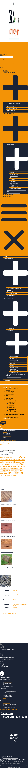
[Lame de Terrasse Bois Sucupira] (6, 501)
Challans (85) (13, 181)
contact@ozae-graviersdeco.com (10, 758)
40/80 (14, 599)
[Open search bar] (0, 53)
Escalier (13, 466)
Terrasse (12, 473)
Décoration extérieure (12, 108)
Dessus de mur (9, 462)
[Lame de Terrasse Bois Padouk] (6, 533)
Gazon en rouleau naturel (7, 567)
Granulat (9, 105)
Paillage (3, 471)
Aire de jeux (4, 457)
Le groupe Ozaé (10, 144)
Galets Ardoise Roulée (5, 586)
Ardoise (15, 590)
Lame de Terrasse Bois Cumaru (8, 520)
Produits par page (4, 453)
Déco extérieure (12, 464)
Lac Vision (17, 767)
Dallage (3, 462)
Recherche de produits (3, 55)
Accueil (5, 71)
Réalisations (7, 196)
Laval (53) (12, 179)
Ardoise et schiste (11, 110)
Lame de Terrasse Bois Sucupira (8, 504)
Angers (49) (12, 177)
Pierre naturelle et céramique (13, 103)
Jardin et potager (6, 469)
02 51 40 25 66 (8, 756)
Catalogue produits (9, 443)
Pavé (15, 471)
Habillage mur (21, 466)
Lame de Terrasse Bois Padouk (8, 536)
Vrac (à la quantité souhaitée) (19, 604)
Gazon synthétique (11, 106)
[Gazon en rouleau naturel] (6, 564)
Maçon (21, 469)
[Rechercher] (3, 60)
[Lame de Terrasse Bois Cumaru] (6, 517)
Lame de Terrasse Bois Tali (7, 552)
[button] (14, 226)
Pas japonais (10, 470)
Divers (8, 111)
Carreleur (16, 459)
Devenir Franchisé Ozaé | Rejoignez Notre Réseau (16, 191)
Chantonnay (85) (14, 183)
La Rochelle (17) (14, 174)
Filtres (1, 448)
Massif (16, 468)
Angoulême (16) (13, 172)
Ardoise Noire (16, 594)
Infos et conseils (8, 194)
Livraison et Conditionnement (13, 193)
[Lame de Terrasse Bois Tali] (6, 549)
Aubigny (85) (13, 185)
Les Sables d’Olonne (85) (15, 188)
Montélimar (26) (14, 176)
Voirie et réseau (11, 475)
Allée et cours (14, 457)
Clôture (22, 460)
